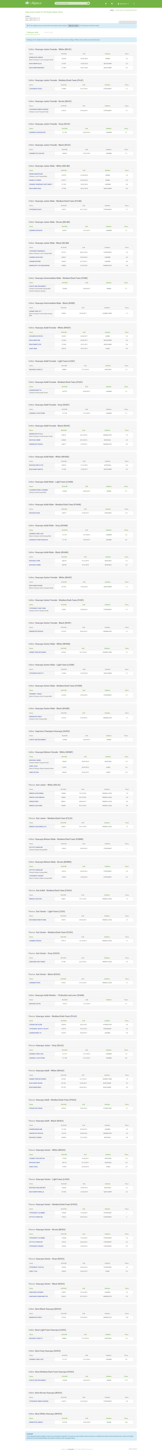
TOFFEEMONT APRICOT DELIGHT (39, 1029)
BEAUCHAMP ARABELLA (36, 1192)
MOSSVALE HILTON (34, 1003)
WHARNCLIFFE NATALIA (36, 631)
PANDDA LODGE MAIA (35, 805)
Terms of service (133, 1449)
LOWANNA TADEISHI (35, 941)
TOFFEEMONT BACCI (35, 209)
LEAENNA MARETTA (35, 390)
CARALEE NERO (34, 801)
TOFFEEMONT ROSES (35, 88)
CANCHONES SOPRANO (36, 1292)
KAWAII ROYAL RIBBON (36, 57)
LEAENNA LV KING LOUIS (36, 533)
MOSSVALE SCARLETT (36, 369)
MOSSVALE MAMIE (34, 440)
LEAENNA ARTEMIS (35, 261)
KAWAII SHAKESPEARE (36, 174)
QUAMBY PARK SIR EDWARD (37, 652)
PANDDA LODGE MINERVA (36, 797)
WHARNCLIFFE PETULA (36, 434)
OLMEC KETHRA (34, 772)
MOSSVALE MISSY (34, 1162)
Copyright (71, 1449)
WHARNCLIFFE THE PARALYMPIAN (39, 265)
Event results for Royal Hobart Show (126, 10)
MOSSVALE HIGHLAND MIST (37, 1187)
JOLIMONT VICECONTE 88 (37, 1158)
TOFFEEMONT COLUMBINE (37, 1213)
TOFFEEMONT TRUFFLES (36, 1267)
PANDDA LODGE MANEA (36, 793)
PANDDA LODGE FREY (35, 899)
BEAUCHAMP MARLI (35, 1087)
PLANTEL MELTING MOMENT (37, 286)
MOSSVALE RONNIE (35, 565)
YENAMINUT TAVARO (35, 694)
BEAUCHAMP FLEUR (35, 344)
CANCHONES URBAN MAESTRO (38, 1296)
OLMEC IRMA (33, 348)
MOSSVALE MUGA (34, 513)
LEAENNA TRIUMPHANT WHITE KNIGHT (40, 184)
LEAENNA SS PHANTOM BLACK (38, 540)
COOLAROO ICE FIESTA (36, 336)
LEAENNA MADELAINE (35, 1129)
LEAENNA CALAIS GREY (36, 257)
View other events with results (128, 22)
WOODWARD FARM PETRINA (37, 920)
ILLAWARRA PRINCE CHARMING (38, 490)
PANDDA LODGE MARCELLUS (37, 826)
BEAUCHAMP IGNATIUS (36, 469)
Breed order (48, 32)
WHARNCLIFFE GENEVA (36, 444)
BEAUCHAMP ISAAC (35, 188)
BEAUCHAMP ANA (34, 340)
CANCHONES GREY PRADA (37, 962)
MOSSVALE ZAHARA (35, 1137)
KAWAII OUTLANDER (35, 180)
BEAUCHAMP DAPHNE (35, 585)
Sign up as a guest (73, 25)
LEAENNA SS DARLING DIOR (37, 132)
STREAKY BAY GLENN (35, 1024)
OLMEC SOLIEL (33, 766)
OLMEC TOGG (33, 1271)
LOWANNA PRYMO (34, 983)
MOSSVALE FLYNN (34, 561)
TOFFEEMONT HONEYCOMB (37, 608)
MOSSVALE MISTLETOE (36, 465)
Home (112, 10)
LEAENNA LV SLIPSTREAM (37, 413)
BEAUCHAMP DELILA (35, 63)
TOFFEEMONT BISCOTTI (36, 673)
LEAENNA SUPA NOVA (35, 230)
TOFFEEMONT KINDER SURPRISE (38, 109)
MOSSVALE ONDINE (35, 760)
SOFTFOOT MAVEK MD (36, 847)
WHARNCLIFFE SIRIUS (35, 716)
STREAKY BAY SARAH (35, 1108)
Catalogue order (32, 32)
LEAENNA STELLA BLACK (36, 153)
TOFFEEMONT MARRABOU (37, 251)
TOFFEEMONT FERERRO (36, 876)
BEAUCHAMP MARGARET (37, 68)
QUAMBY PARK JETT (35, 311)
